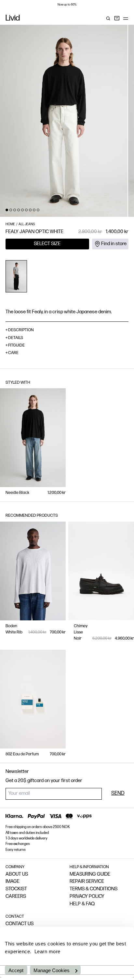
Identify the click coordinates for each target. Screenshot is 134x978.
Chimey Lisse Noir (80, 632)
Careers (16, 896)
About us (17, 874)
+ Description (20, 330)
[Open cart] (117, 18)
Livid (13, 18)
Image (13, 881)
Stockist (16, 889)
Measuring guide (90, 874)
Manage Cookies (52, 970)
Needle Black (17, 493)
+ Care (12, 353)
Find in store (114, 244)
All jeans (27, 224)
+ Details (14, 338)
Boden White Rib (14, 629)
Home (10, 224)
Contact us (20, 924)
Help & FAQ (82, 904)
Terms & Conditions (93, 889)
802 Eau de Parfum (22, 754)
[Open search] (108, 18)
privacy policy (87, 896)
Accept (15, 970)
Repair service (87, 881)
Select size (47, 244)
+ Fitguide (15, 345)
